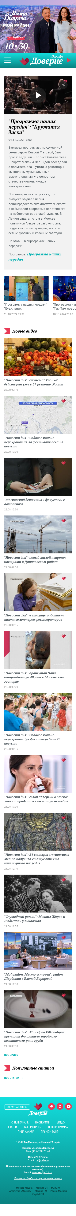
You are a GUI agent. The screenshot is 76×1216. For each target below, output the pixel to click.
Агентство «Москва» (20, 1190)
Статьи (12, 1127)
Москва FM (41, 1190)
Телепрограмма (58, 1127)
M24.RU (55, 1187)
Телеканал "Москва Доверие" (41, 60)
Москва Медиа (24, 1187)
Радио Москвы (58, 1190)
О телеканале (19, 1122)
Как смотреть (32, 1127)
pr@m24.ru (42, 1160)
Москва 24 (42, 1187)
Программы (42, 1122)
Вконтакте (51, 1106)
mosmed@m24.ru (42, 1172)
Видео (61, 1122)
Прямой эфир (49, 1132)
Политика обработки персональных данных (38, 1178)
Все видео (11, 1055)
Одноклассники (60, 1106)
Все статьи (11, 1077)
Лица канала (26, 1132)
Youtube (68, 1106)
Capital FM (38, 1194)
